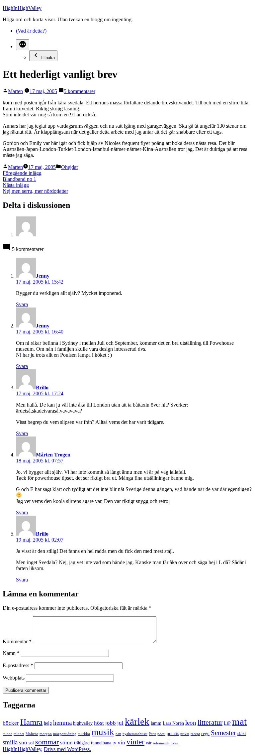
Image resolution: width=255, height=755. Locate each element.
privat (184, 734)
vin (121, 742)
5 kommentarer (79, 91)
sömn (66, 742)
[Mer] (22, 44)
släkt (241, 733)
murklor (84, 734)
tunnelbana (101, 742)
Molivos (32, 734)
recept (195, 734)
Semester (223, 732)
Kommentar (17, 641)
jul (120, 723)
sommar (47, 742)
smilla (10, 742)
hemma (62, 722)
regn (205, 733)
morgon (46, 734)
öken (174, 743)
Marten (15, 91)
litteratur (210, 722)
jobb (110, 723)
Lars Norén (173, 723)
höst (99, 723)
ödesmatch (161, 743)
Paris (152, 734)
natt (118, 734)
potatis (173, 733)
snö (23, 742)
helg (48, 723)
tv (114, 742)
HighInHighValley (22, 8)
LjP (227, 723)
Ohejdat (69, 167)
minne (7, 734)
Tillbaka (47, 57)
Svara (22, 304)
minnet (19, 734)
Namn (11, 653)
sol (31, 742)
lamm (156, 723)
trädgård (82, 742)
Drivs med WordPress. (67, 749)
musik (103, 732)
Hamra (31, 721)
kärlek (137, 721)
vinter (135, 741)
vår (149, 742)
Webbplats (14, 678)
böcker (11, 723)
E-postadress (18, 665)
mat (239, 721)
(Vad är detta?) (31, 31)
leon (190, 722)
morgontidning (64, 734)
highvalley (83, 723)
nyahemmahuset (135, 734)
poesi (161, 734)
